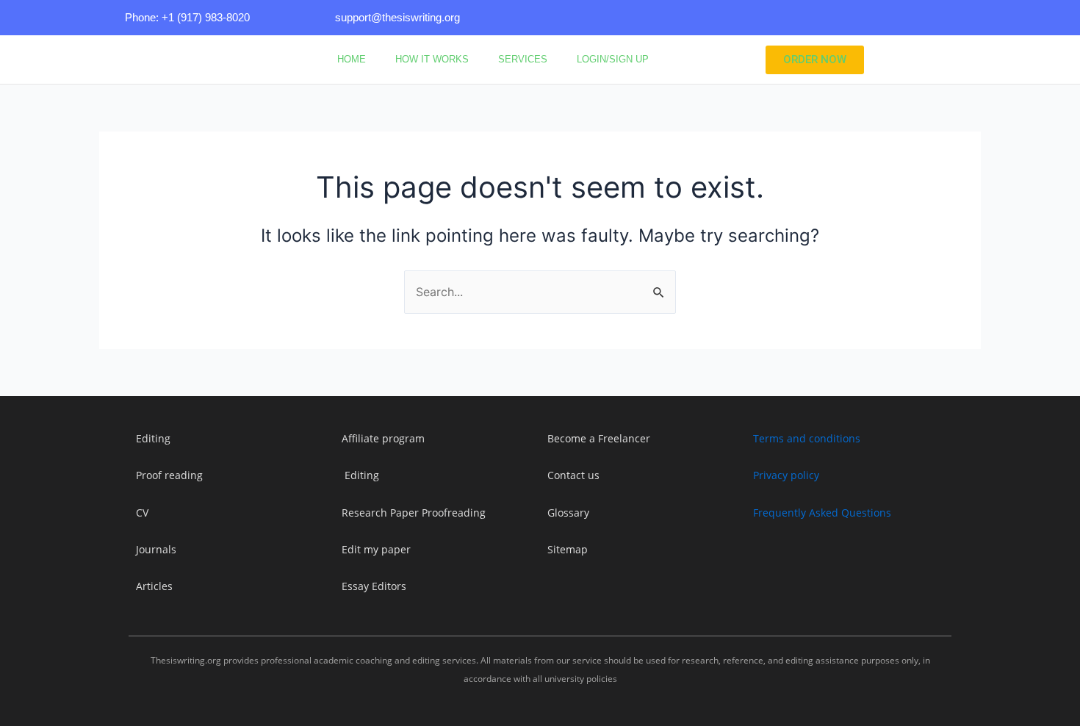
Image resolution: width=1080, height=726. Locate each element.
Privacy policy (786, 475)
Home (351, 59)
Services (522, 59)
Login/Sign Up (613, 59)
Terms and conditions (806, 438)
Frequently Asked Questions (822, 513)
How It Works (432, 59)
